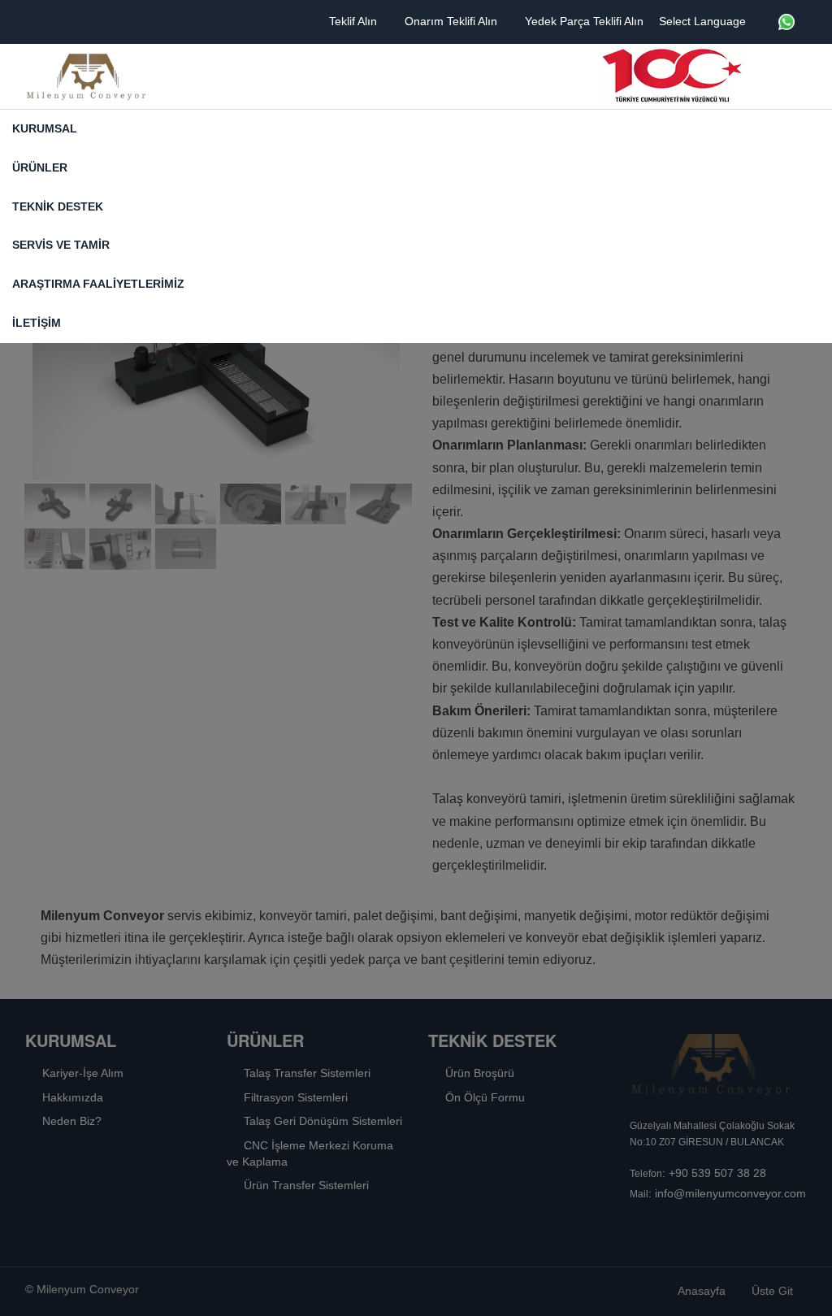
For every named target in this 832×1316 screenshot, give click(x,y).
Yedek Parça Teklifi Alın (586, 21)
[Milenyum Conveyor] (86, 76)
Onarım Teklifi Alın (452, 21)
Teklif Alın (354, 21)
